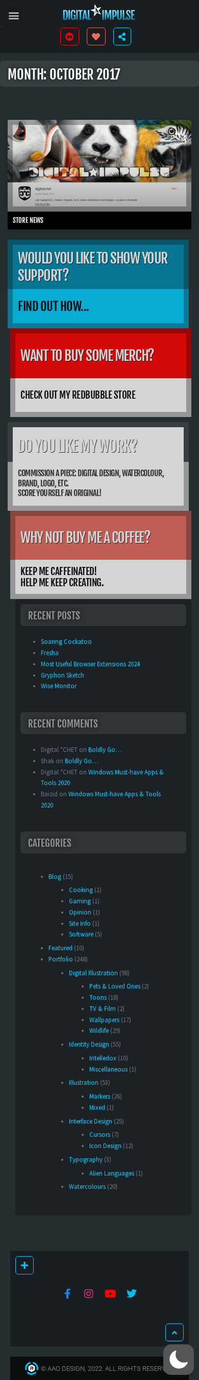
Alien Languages (111, 1173)
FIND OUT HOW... (53, 306)
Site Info (80, 923)
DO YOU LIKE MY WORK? (77, 446)
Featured (60, 948)
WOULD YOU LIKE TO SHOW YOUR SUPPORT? (93, 266)
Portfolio (60, 959)
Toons (98, 997)
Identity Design (89, 1044)
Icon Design (105, 1145)
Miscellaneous (108, 1069)
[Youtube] (110, 1294)
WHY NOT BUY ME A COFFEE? (85, 537)
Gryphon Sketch (62, 675)
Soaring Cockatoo (66, 641)
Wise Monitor (59, 686)
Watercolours (87, 1186)
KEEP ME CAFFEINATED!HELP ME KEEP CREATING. (62, 577)
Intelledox (102, 1058)
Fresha (50, 652)
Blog (54, 876)
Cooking (81, 890)
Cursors (99, 1134)
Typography (86, 1159)
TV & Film (102, 1008)
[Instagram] (89, 1294)
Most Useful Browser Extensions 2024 (90, 664)
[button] (13, 15)
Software (81, 934)
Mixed (97, 1107)
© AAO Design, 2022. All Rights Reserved (107, 1368)
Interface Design (90, 1121)
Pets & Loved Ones (114, 986)
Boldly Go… (105, 749)
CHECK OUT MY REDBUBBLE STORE (77, 395)
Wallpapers (104, 1020)
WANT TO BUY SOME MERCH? (87, 355)
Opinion (80, 912)
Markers (99, 1096)
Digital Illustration (93, 973)
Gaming (80, 901)
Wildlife (99, 1030)
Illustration (83, 1082)
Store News (28, 220)
